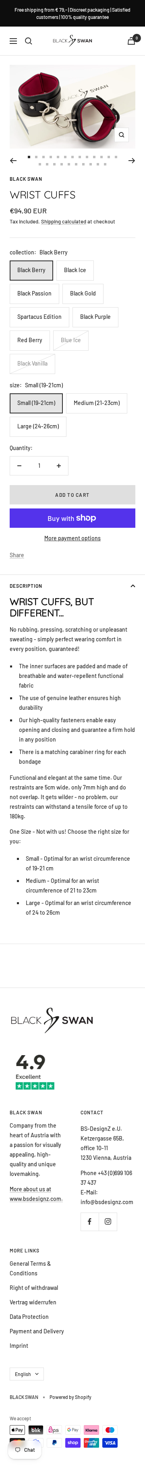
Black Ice (75, 270)
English (23, 1374)
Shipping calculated (63, 221)
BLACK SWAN (26, 179)
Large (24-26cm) (38, 426)
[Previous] (13, 160)
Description (26, 586)
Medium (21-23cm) (97, 402)
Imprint (19, 1345)
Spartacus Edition (39, 316)
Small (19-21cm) (36, 402)
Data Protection (29, 1316)
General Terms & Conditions (30, 1268)
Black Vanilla (32, 363)
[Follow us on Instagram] (108, 1222)
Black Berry (31, 270)
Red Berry (29, 340)
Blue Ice (71, 340)
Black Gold (83, 293)
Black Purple (95, 316)
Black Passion (34, 293)
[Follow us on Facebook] (90, 1222)
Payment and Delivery (37, 1331)
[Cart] (131, 41)
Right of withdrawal (34, 1287)
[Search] (28, 41)
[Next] (131, 160)
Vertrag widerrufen (33, 1302)
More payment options (72, 538)
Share (17, 555)
